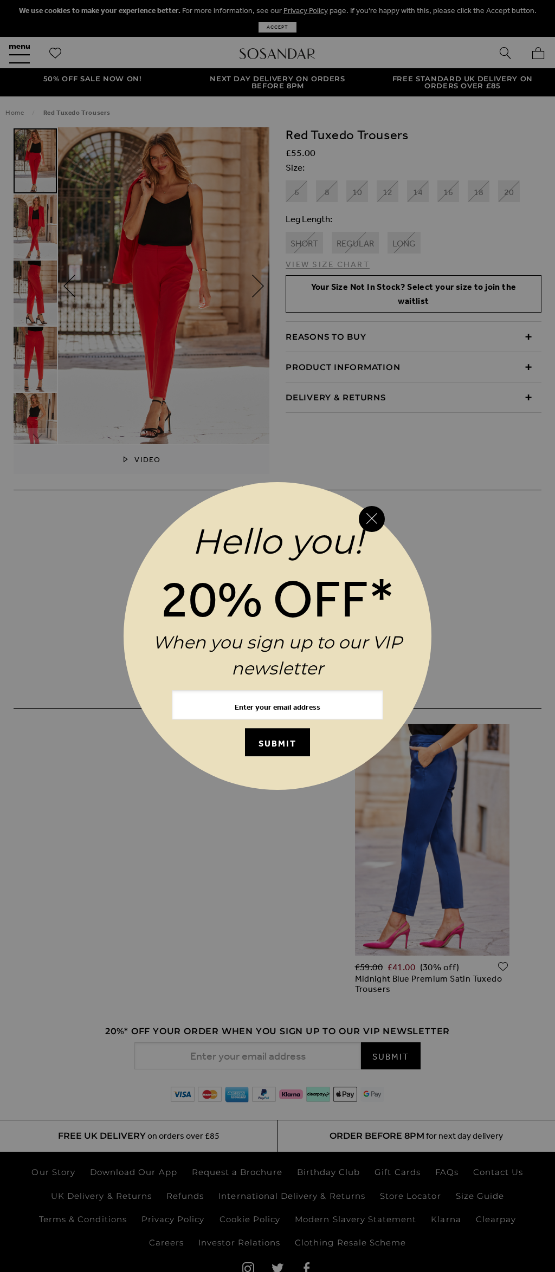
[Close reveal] (372, 519)
